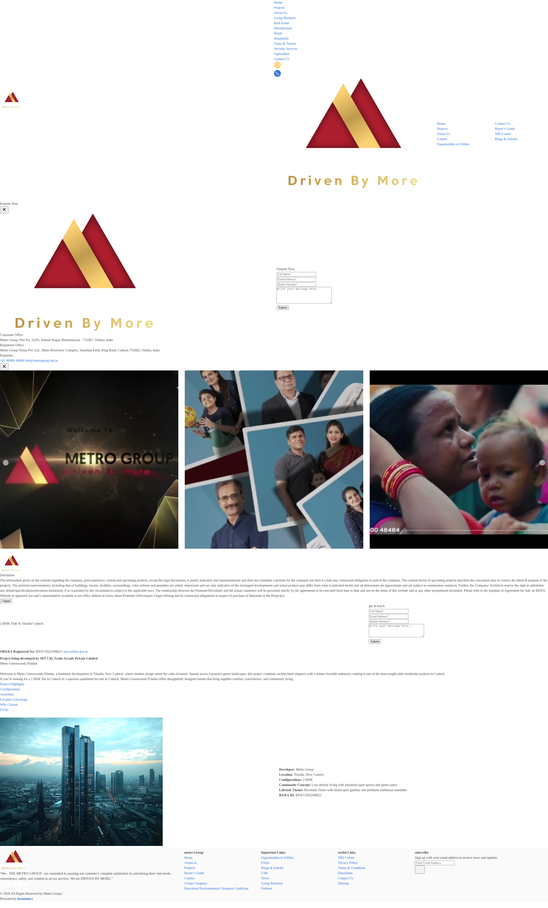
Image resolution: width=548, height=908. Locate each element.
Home (278, 2)
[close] (4, 209)
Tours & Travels (285, 43)
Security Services (285, 49)
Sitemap (343, 883)
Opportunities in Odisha (453, 144)
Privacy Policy (348, 863)
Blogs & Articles (506, 139)
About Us (280, 13)
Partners (266, 888)
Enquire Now (9, 203)
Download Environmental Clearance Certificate (216, 888)
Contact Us (281, 59)
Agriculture (281, 54)
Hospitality (281, 38)
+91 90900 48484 (12, 360)
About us (190, 863)
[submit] (420, 869)
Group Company (195, 883)
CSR (264, 873)
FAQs (265, 863)
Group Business (285, 18)
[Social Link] (283, 198)
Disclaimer (345, 873)
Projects (279, 7)
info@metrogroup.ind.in (41, 360)
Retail (278, 33)
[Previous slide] (6, 463)
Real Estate (281, 23)
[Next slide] (542, 463)
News (265, 878)
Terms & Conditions (351, 868)
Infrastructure (283, 28)
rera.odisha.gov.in (76, 651)
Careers (442, 139)
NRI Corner (503, 134)
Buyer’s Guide (505, 129)
